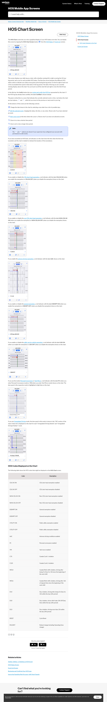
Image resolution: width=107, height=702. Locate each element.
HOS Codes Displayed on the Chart (88, 43)
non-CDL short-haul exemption (33, 218)
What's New (78, 3)
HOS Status (49, 42)
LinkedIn (14, 635)
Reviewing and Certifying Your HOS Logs (19, 671)
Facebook (9, 635)
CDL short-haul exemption (31, 177)
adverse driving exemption (25, 259)
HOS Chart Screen (83, 39)
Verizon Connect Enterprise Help (16, 21)
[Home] (6, 4)
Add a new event (15, 116)
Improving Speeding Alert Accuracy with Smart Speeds (23, 674)
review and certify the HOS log (41, 92)
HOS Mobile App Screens (54, 21)
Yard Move (38, 381)
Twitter (11, 635)
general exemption (29, 304)
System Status (66, 3)
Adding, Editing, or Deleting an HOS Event (20, 661)
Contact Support (99, 3)
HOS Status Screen (13, 665)
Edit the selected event (16, 111)
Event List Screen (13, 668)
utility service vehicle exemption (33, 342)
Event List (57, 42)
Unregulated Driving (20, 421)
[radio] (34, 644)
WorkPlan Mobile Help (31, 21)
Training (87, 3)
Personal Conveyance (26, 381)
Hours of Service (42, 21)
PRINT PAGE (62, 34)
